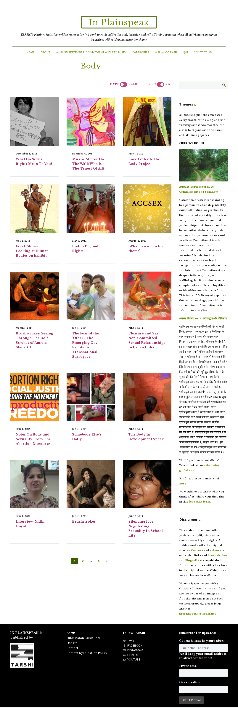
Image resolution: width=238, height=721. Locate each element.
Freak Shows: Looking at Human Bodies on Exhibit (32, 250)
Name (133, 84)
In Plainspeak (119, 22)
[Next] (107, 561)
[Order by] (123, 84)
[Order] (160, 84)
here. (183, 484)
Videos (214, 550)
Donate (72, 643)
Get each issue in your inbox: (202, 641)
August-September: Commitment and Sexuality (91, 52)
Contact (72, 648)
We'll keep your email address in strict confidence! (203, 656)
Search (224, 85)
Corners (197, 550)
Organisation (190, 682)
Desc (151, 84)
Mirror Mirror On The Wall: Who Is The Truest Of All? (88, 163)
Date (114, 84)
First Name (188, 666)
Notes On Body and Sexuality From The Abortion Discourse (33, 439)
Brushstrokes (84, 521)
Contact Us (203, 52)
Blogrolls (192, 560)
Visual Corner (166, 52)
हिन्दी (185, 52)
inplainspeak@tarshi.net (197, 614)
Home (31, 52)
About (45, 52)
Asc (168, 84)
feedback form (199, 502)
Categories (140, 52)
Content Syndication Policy (87, 653)
